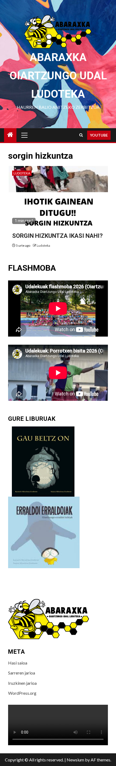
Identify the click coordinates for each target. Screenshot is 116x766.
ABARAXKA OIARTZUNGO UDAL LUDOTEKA (58, 75)
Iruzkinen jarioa (22, 683)
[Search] (81, 135)
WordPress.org (22, 693)
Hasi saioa (17, 662)
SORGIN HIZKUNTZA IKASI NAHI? (57, 235)
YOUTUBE (99, 135)
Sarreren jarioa (21, 672)
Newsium (75, 759)
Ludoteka (21, 173)
